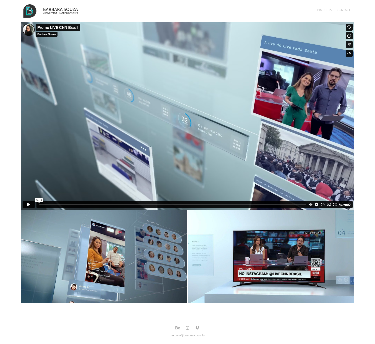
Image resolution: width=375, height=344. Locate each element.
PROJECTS (324, 10)
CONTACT (343, 10)
